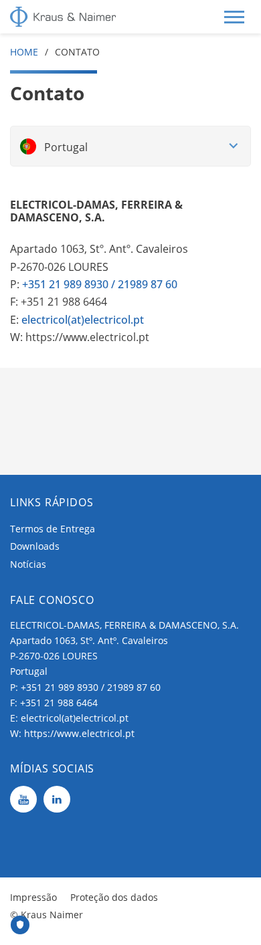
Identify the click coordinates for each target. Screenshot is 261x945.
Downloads (35, 546)
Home (24, 51)
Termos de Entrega (52, 528)
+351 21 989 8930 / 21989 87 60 (91, 687)
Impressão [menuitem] (33, 897)
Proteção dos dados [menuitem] (114, 897)
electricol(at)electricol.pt (82, 319)
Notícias (28, 564)
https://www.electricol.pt (79, 733)
